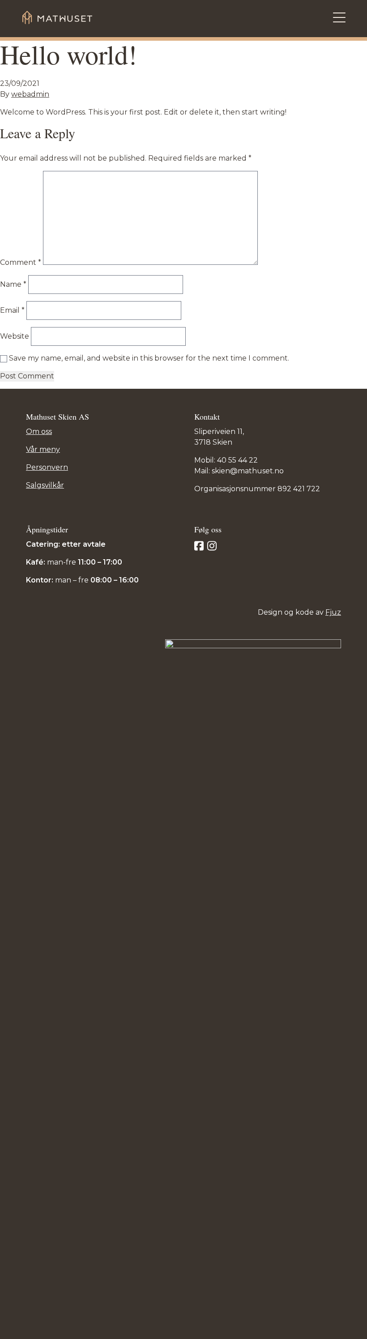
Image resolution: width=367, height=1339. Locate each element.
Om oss (39, 431)
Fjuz (333, 612)
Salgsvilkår (45, 485)
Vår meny (43, 449)
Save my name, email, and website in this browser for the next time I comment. (149, 358)
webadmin (30, 94)
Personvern (47, 467)
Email (12, 310)
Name (13, 284)
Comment (20, 262)
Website (14, 336)
